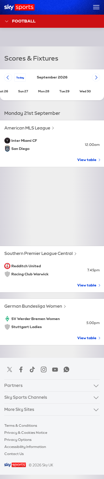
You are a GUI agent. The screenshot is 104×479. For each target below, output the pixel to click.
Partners (13, 385)
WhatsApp (66, 369)
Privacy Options (18, 439)
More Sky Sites (19, 409)
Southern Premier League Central (38, 253)
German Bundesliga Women (33, 306)
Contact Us (14, 454)
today (20, 77)
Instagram (43, 369)
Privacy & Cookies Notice (25, 432)
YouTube (55, 369)
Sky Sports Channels (25, 397)
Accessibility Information (25, 446)
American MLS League (27, 128)
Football (24, 21)
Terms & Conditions (20, 425)
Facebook (21, 369)
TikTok (32, 369)
